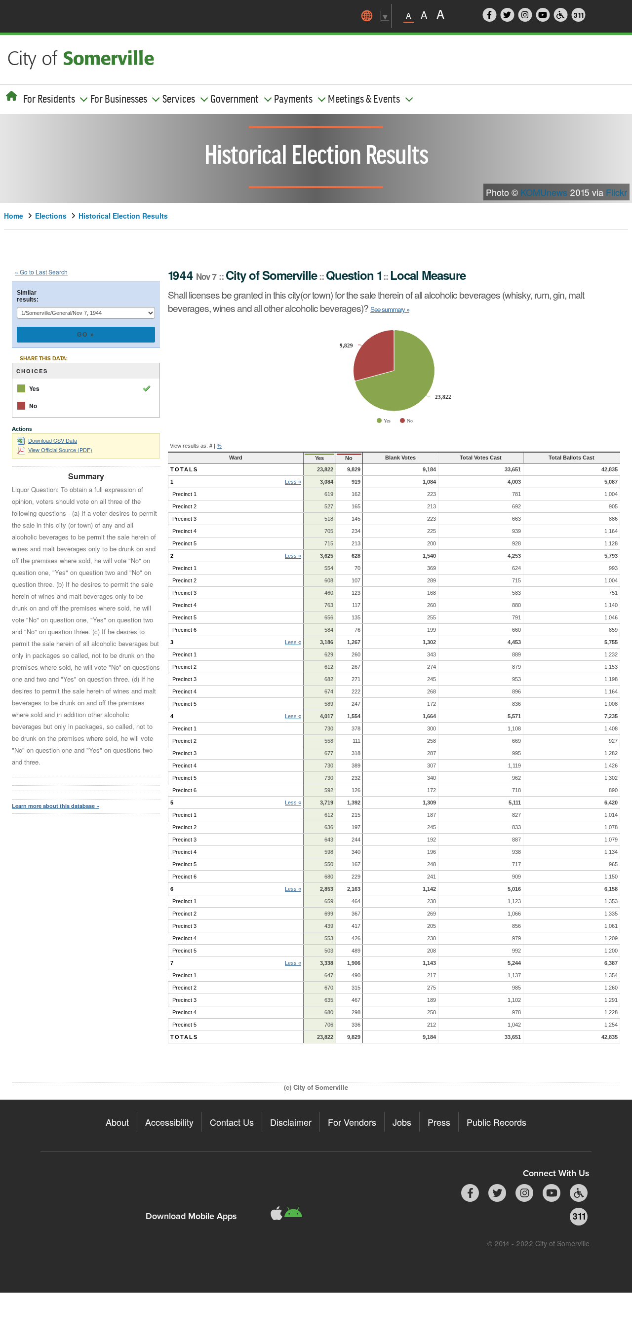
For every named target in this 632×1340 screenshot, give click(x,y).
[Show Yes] (384, 420)
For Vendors (352, 1121)
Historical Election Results (123, 216)
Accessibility (169, 1121)
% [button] (219, 446)
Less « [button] (293, 482)
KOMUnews (543, 192)
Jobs (402, 1121)
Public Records (496, 1121)
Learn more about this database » (55, 805)
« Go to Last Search (41, 272)
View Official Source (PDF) (60, 450)
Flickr (616, 192)
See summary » (389, 309)
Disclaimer (291, 1121)
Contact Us (232, 1121)
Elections (51, 216)
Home (13, 216)
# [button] (210, 446)
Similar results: (28, 296)
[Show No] (406, 420)
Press (439, 1121)
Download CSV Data (52, 440)
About (117, 1121)
